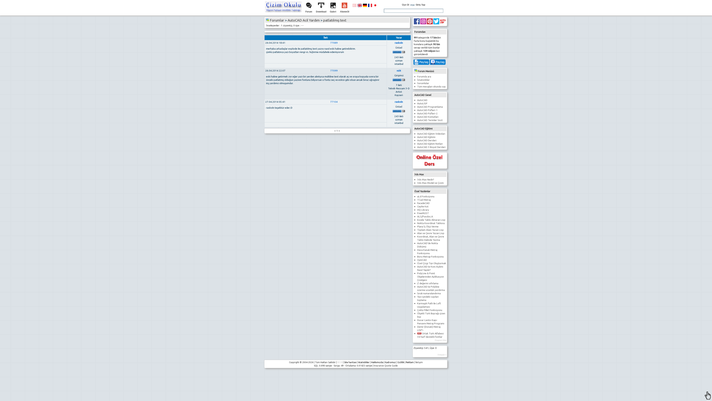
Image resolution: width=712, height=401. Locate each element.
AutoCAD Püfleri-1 (427, 110)
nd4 (399, 70)
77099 (334, 70)
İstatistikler (423, 80)
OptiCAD (422, 260)
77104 (334, 101)
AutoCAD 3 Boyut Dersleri (431, 147)
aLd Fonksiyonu (425, 196)
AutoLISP (422, 103)
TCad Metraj (424, 199)
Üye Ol (405, 5)
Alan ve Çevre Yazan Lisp (430, 233)
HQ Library (423, 209)
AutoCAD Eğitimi (426, 137)
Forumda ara (424, 76)
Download (321, 11)
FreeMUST (423, 213)
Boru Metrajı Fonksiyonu (430, 256)
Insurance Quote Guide (386, 365)
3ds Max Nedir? (425, 179)
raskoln (399, 42)
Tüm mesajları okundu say (431, 86)
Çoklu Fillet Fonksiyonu (429, 310)
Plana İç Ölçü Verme (428, 226)
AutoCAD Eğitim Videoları (431, 133)
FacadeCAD (423, 203)
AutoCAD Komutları (428, 116)
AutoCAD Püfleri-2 (427, 113)
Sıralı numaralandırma (429, 293)
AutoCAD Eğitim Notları (430, 143)
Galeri (333, 11)
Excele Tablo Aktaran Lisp (431, 220)
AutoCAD (422, 100)
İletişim (419, 362)
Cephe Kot (422, 206)
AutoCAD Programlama (430, 106)
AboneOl (344, 11)
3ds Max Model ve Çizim (430, 183)
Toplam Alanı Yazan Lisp (430, 230)
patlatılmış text (334, 20)
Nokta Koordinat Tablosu (431, 223)
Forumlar (277, 20)
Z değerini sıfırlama (427, 283)
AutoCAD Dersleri (426, 140)
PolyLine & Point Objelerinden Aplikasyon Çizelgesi (430, 276)
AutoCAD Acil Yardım (304, 20)
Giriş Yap (420, 5)
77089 (334, 42)
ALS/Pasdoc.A (425, 216)
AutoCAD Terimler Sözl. (430, 120)
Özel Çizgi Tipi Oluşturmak (431, 263)
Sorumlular (423, 83)
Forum (308, 11)
